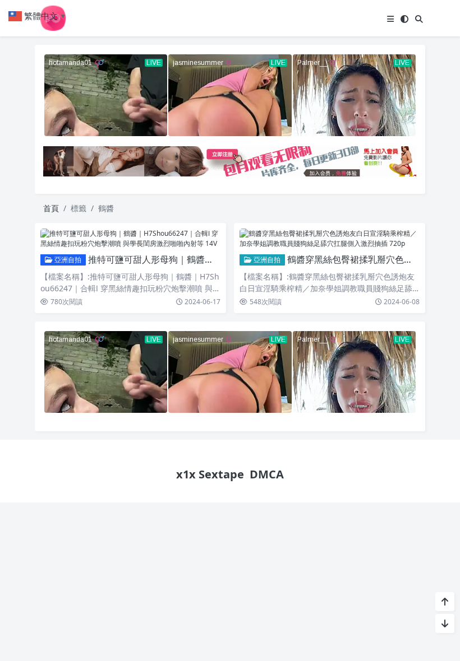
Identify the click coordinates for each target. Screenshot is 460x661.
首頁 (51, 208)
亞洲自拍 (67, 259)
